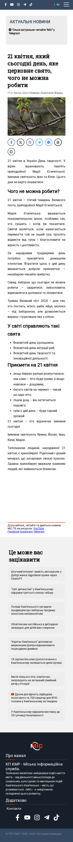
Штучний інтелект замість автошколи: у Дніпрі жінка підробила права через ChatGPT (36, 575)
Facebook (13, 531)
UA (49, 5)
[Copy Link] (11, 151)
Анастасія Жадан (52, 92)
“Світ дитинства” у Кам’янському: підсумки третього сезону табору (32, 591)
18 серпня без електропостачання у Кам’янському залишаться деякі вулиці (36, 661)
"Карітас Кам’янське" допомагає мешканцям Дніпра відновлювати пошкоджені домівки (33, 645)
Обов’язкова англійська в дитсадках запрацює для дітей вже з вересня (34, 626)
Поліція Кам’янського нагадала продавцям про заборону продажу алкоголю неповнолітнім (33, 610)
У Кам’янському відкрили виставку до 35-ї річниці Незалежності (35, 713)
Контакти (14, 808)
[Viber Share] (30, 142)
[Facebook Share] (11, 142)
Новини (34, 92)
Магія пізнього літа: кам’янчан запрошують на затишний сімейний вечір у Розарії (33, 680)
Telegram (38, 531)
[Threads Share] (58, 142)
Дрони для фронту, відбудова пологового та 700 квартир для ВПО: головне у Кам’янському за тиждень (34, 698)
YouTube (38, 528)
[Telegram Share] (39, 142)
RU (58, 5)
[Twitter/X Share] (20, 142)
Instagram (26, 531)
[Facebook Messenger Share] (48, 142)
